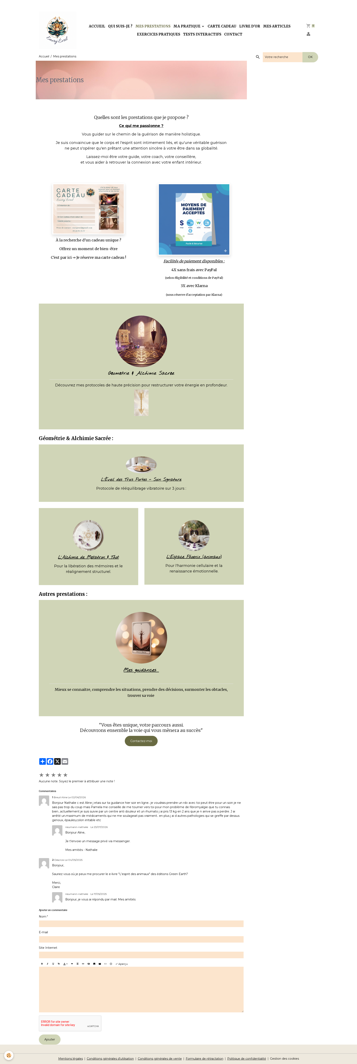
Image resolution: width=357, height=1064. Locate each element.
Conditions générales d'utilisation (110, 1058)
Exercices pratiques (158, 34)
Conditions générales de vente (160, 1058)
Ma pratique (187, 26)
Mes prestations (152, 26)
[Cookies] (8, 1055)
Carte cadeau (222, 26)
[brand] (57, 30)
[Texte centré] (77, 964)
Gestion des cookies (284, 1058)
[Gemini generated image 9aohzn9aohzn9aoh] (141, 464)
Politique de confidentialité (246, 1058)
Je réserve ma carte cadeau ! (101, 257)
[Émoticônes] (111, 964)
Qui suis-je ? (120, 26)
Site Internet (48, 948)
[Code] (105, 964)
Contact (233, 34)
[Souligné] (53, 964)
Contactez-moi (141, 741)
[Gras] (42, 964)
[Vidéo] (100, 964)
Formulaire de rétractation (204, 1058)
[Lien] (83, 964)
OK (310, 57)
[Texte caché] (89, 964)
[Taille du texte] (59, 964)
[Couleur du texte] (65, 964)
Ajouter (49, 1039)
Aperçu (123, 963)
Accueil (97, 26)
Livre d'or (249, 26)
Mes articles (276, 26)
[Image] (94, 964)
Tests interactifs (202, 34)
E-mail (43, 932)
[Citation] (72, 964)
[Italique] (47, 964)
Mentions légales (70, 1058)
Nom (42, 916)
